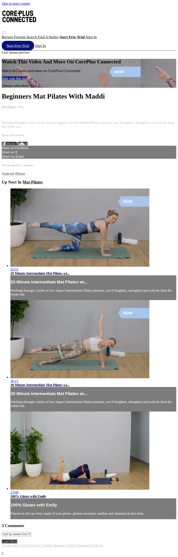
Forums (20, 37)
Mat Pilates (9, 106)
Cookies (47, 545)
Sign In (40, 46)
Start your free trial (14, 78)
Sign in (91, 37)
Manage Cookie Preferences (73, 545)
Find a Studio (48, 37)
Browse (8, 37)
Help (17, 545)
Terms (25, 545)
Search (32, 37)
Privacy (35, 545)
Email (24, 143)
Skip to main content (16, 3)
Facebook (9, 143)
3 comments (10, 115)
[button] (4, 32)
